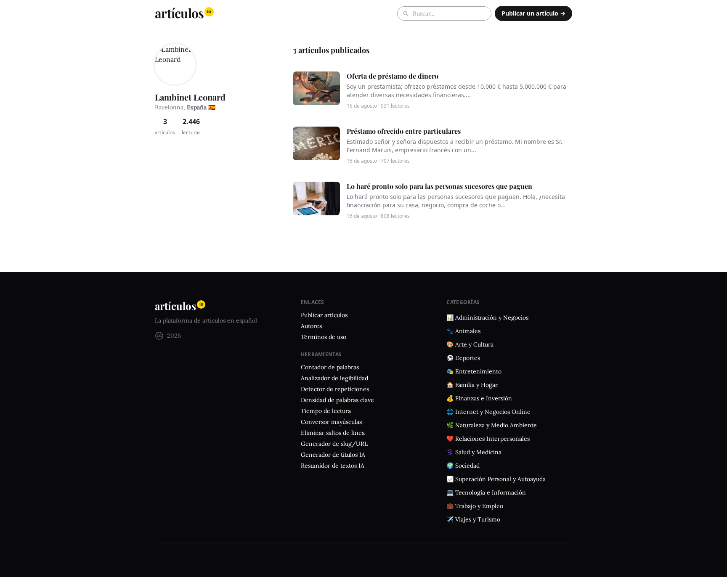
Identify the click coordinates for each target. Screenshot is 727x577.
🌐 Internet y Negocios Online (488, 412)
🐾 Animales (463, 331)
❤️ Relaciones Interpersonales (488, 438)
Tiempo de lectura (326, 411)
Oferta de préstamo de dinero (392, 75)
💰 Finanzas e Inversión (479, 398)
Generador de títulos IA (333, 454)
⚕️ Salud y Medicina (473, 452)
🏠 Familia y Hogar (472, 385)
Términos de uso (323, 337)
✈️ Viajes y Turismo (473, 519)
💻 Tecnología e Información (486, 492)
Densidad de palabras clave (337, 400)
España (197, 107)
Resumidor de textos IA (332, 465)
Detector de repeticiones (335, 389)
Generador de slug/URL (334, 443)
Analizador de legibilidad (334, 378)
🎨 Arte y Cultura (470, 344)
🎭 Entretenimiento (473, 371)
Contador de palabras (330, 367)
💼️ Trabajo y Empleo (474, 506)
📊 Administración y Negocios (487, 317)
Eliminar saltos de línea (333, 433)
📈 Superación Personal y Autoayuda (496, 479)
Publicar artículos (324, 315)
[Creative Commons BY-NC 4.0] (159, 335)
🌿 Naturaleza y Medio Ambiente (491, 425)
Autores (311, 326)
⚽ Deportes (463, 358)
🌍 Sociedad (463, 465)
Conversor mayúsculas (331, 422)
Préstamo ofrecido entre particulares (404, 131)
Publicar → (533, 13)
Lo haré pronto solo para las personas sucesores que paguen (439, 186)
